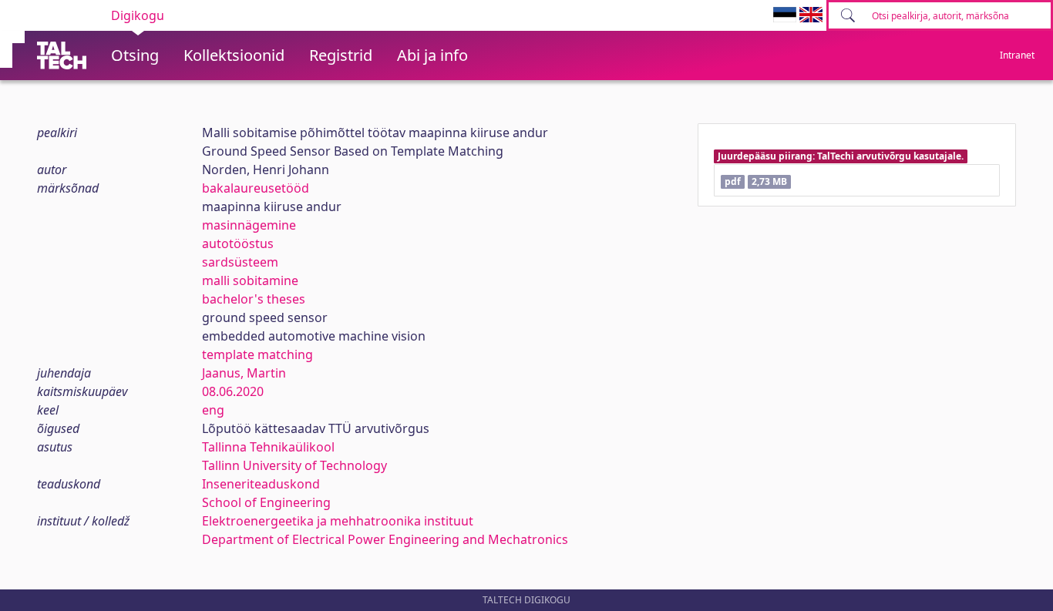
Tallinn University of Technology (294, 465)
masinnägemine (249, 225)
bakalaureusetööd (255, 188)
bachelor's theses (253, 298)
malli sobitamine (250, 280)
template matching (257, 354)
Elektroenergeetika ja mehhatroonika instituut (337, 520)
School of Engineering (266, 502)
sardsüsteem (240, 261)
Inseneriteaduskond (261, 483)
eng (213, 409)
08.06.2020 (233, 391)
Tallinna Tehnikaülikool (268, 446)
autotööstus (238, 243)
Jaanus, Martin (244, 372)
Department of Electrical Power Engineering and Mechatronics (385, 539)
